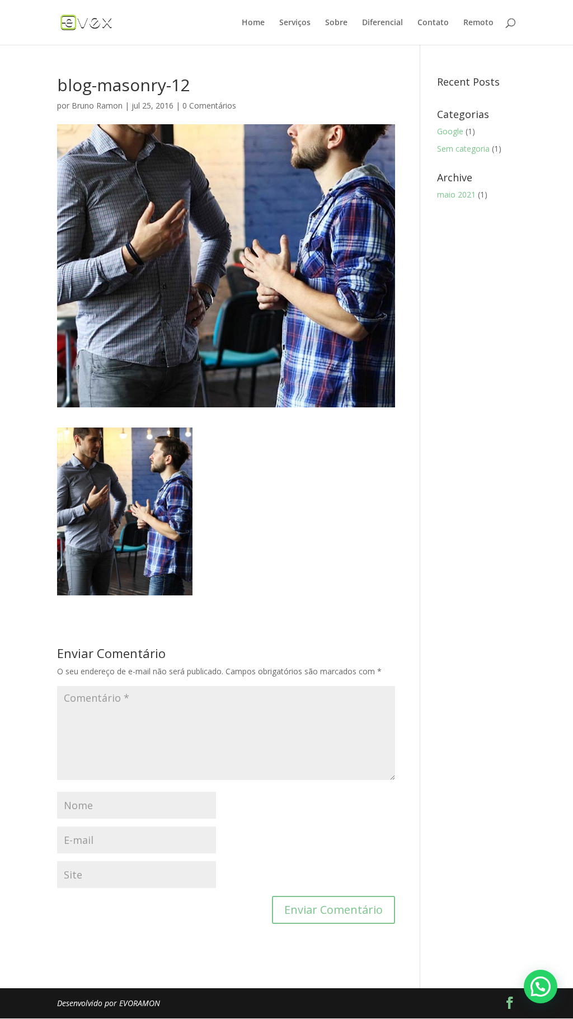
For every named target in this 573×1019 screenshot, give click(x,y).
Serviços (295, 22)
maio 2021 (456, 194)
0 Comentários (209, 105)
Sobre (336, 22)
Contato (433, 22)
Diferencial (382, 22)
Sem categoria (463, 148)
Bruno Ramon (97, 105)
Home (253, 22)
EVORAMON (139, 1003)
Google (450, 131)
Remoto (478, 22)
